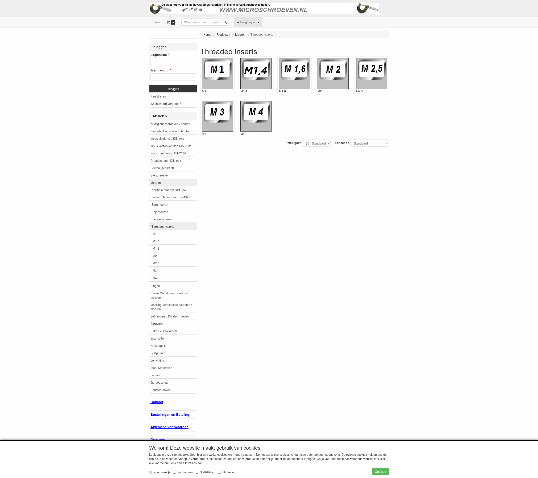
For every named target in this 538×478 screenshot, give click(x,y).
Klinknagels (158, 346)
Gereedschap (159, 382)
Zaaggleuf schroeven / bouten (170, 131)
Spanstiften (157, 338)
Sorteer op (342, 143)
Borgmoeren (160, 204)
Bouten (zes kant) (162, 168)
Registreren (158, 96)
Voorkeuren (185, 472)
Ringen (155, 286)
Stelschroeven (159, 175)
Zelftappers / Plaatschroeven (169, 316)
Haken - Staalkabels (163, 331)
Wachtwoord (159, 70)
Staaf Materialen (161, 368)
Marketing (229, 472)
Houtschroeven (160, 390)
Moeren (155, 182)
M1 (155, 234)
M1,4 (156, 241)
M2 (155, 256)
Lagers (155, 375)
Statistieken (207, 472)
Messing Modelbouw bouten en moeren (171, 307)
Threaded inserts (163, 226)
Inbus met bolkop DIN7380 (168, 153)
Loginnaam (158, 55)
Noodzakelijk (161, 472)
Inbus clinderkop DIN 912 (167, 138)
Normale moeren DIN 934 (169, 190)
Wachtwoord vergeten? (165, 103)
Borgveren (157, 323)
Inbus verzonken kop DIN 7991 (171, 146)
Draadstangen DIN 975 (165, 160)
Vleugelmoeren (162, 219)
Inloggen (173, 89)
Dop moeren (160, 212)
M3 (155, 270)
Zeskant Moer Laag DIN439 (170, 197)
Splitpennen (158, 353)
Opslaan (380, 471)
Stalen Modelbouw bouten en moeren (169, 295)
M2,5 (156, 263)
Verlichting (157, 360)
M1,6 (156, 248)
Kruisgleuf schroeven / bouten (170, 124)
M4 (155, 278)
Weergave (294, 143)
